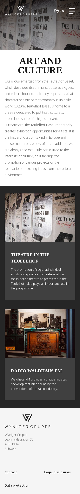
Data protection (17, 485)
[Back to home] (20, 10)
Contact (11, 472)
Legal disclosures (57, 472)
